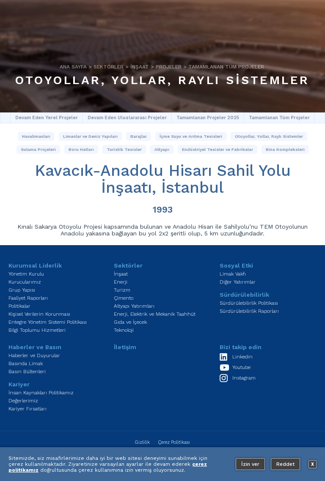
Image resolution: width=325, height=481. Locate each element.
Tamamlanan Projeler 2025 (207, 117)
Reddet (285, 464)
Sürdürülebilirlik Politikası (249, 303)
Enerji (120, 282)
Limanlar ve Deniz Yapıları (90, 136)
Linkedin (242, 357)
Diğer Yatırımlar (238, 282)
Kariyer (19, 384)
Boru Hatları (81, 149)
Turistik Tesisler (124, 149)
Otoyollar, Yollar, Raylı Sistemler (162, 80)
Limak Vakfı (233, 274)
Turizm (122, 290)
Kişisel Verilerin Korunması (39, 314)
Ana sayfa (73, 67)
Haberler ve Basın (34, 347)
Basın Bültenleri (27, 371)
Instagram (244, 378)
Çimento (123, 298)
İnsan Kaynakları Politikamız (41, 393)
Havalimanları (36, 136)
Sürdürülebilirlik (244, 294)
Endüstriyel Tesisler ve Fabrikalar (217, 149)
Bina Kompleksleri (285, 149)
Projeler (169, 67)
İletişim (125, 347)
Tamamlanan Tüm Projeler (226, 67)
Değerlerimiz (23, 401)
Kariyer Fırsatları (27, 409)
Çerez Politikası (174, 442)
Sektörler (109, 67)
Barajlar (138, 136)
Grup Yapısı (21, 290)
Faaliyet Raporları (28, 298)
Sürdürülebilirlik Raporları (249, 311)
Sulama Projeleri (38, 149)
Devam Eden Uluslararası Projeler (127, 117)
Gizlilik (142, 442)
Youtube (241, 367)
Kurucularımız (24, 282)
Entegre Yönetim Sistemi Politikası (47, 322)
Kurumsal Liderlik (35, 265)
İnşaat (139, 67)
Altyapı (161, 149)
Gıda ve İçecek (130, 322)
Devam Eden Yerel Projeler (46, 117)
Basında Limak (25, 363)
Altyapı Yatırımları (134, 306)
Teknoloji (124, 330)
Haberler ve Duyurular (34, 355)
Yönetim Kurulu (26, 274)
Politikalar (19, 306)
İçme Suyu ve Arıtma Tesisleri (191, 136)
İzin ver (250, 464)
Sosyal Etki (236, 265)
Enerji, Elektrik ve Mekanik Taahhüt (155, 314)
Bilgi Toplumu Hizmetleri (37, 330)
